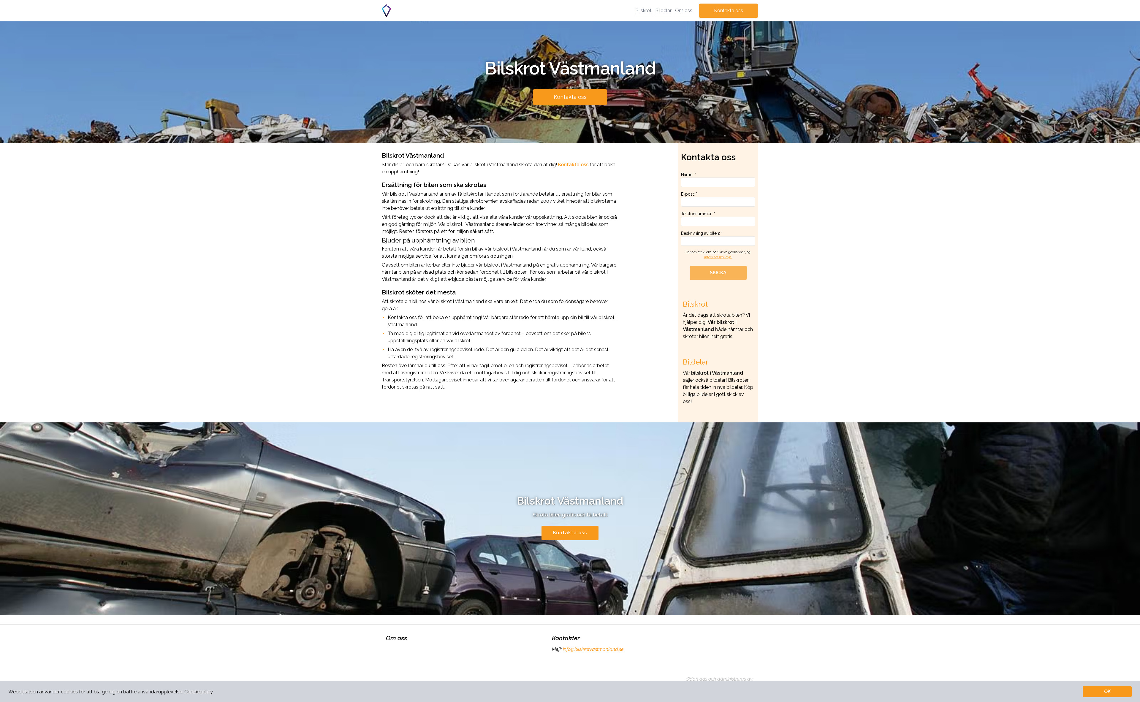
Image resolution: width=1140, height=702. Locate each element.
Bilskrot (643, 10)
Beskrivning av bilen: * (702, 233)
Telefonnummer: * (698, 213)
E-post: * (689, 194)
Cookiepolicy (198, 692)
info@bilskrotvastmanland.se (593, 649)
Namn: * (688, 174)
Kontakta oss (728, 10)
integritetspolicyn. (718, 257)
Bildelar (663, 10)
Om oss (683, 10)
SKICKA (718, 272)
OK (1107, 691)
